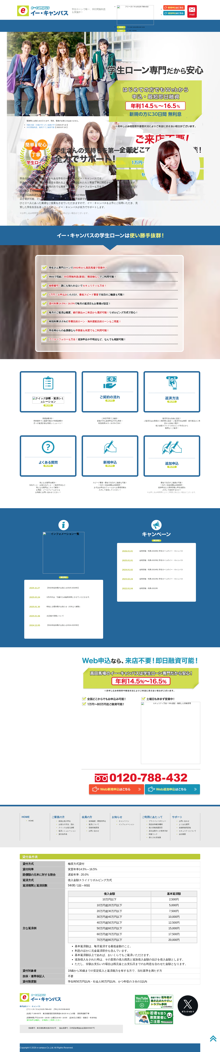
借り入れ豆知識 (155, 837)
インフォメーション (126, 824)
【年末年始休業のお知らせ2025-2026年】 (63, 588)
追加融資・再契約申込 (97, 821)
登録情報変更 (94, 828)
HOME (31, 821)
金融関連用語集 (185, 828)
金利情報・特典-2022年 (148, 588)
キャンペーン (124, 821)
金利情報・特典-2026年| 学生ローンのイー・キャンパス (161, 551)
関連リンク (153, 834)
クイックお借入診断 (66, 828)
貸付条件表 (63, 834)
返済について (94, 824)
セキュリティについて (187, 831)
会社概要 (182, 834)
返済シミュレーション (67, 831)
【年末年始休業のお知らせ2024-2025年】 (63, 625)
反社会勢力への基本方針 (158, 831)
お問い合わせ (94, 831)
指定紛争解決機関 (156, 824)
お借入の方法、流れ (66, 824)
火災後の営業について (55, 616)
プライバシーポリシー (157, 821)
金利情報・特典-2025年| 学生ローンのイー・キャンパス (161, 560)
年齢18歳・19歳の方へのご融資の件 (41, 125)
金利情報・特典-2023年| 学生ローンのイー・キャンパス (161, 579)
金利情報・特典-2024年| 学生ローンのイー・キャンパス (161, 570)
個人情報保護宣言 (156, 828)
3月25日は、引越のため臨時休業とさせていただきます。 (69, 597)
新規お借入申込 (65, 821)
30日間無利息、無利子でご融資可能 (40, 127)
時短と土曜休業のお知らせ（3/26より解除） (64, 607)
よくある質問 (184, 824)
